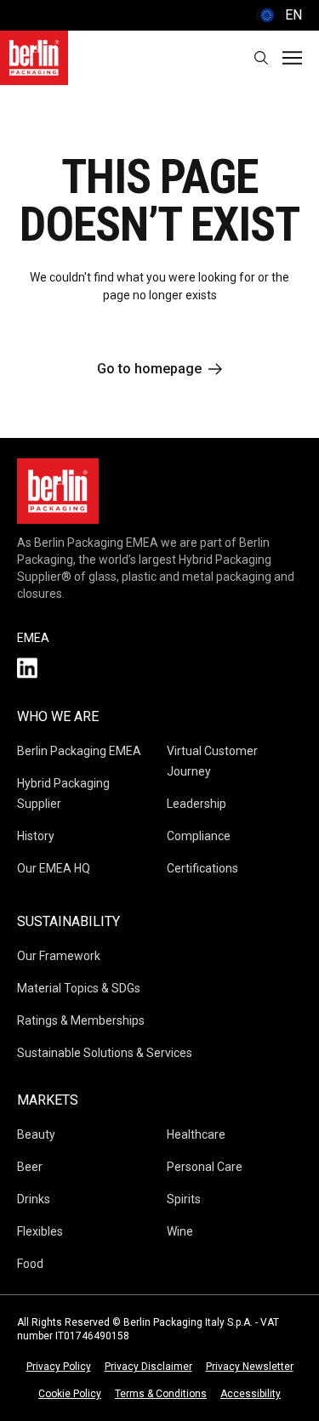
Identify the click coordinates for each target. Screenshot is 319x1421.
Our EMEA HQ (53, 868)
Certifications (202, 868)
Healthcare (196, 1134)
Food (30, 1263)
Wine (180, 1231)
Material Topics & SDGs (78, 988)
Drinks (33, 1199)
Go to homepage (149, 369)
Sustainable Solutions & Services (104, 1053)
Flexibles (40, 1231)
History (35, 836)
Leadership (196, 803)
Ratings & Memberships (81, 1020)
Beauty (36, 1134)
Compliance (199, 836)
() (279, 15)
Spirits (184, 1199)
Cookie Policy (69, 1394)
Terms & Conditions (161, 1394)
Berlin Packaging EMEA (79, 751)
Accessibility (250, 1394)
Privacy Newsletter (249, 1367)
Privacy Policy (58, 1367)
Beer (30, 1167)
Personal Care (204, 1167)
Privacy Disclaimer (148, 1367)
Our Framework (58, 956)
